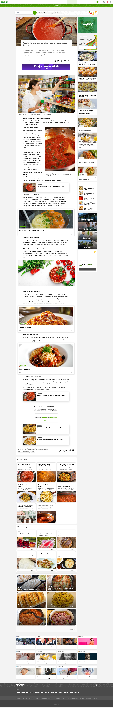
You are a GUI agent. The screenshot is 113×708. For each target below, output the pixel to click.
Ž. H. (26, 60)
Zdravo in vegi (41, 1)
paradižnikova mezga (31, 449)
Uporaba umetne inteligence (91, 698)
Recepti (25, 1)
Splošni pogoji (66, 698)
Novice (64, 1)
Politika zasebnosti (57, 698)
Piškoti (54, 12)
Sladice (45, 12)
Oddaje (80, 1)
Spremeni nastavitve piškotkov (46, 698)
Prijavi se (46, 420)
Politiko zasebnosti (53, 417)
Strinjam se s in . (46, 417)
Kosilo (50, 12)
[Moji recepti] (107, 2)
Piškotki (36, 698)
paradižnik (33, 451)
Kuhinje (49, 1)
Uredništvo (25, 698)
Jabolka (40, 12)
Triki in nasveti (72, 1)
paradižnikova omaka (22, 449)
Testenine (59, 12)
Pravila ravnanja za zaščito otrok (77, 698)
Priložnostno (56, 1)
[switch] (97, 2)
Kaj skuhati (32, 1)
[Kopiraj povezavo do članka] (68, 61)
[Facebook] (55, 61)
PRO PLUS (31, 698)
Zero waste (56, 5)
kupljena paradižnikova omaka (23, 451)
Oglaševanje (18, 698)
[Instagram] (96, 685)
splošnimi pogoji (44, 417)
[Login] (110, 2)
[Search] (101, 2)
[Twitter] (58, 61)
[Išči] (35, 13)
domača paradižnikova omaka (42, 449)
